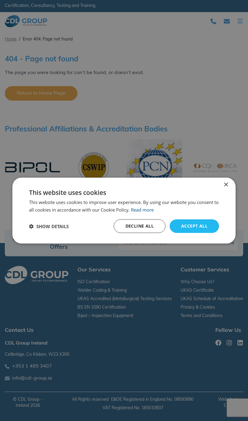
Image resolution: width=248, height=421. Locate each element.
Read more (142, 209)
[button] (49, 226)
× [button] (226, 184)
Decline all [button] (140, 226)
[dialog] (124, 210)
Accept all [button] (194, 226)
